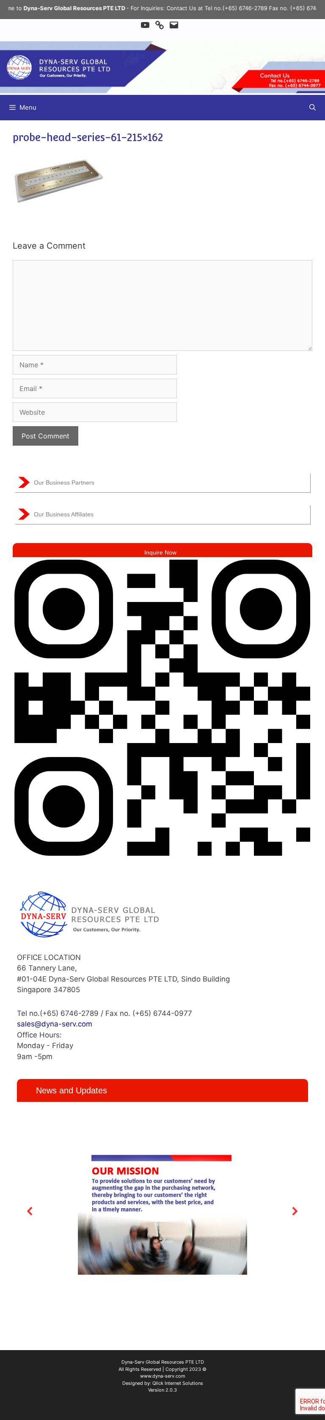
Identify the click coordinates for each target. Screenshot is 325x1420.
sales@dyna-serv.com (54, 1024)
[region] (162, 1211)
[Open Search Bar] (312, 107)
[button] (30, 1211)
